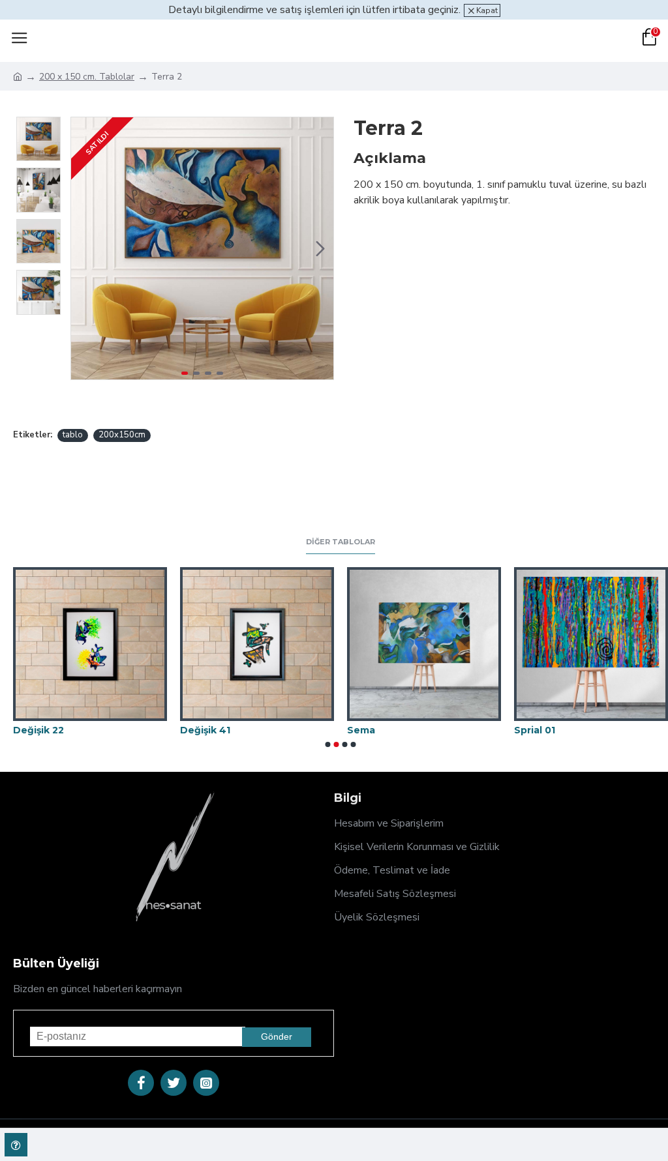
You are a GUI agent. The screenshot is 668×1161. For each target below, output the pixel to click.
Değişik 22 (38, 730)
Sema (361, 730)
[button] (84, 248)
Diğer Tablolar (340, 542)
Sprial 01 (534, 730)
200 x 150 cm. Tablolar (86, 76)
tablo (73, 435)
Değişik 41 (205, 730)
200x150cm (122, 435)
